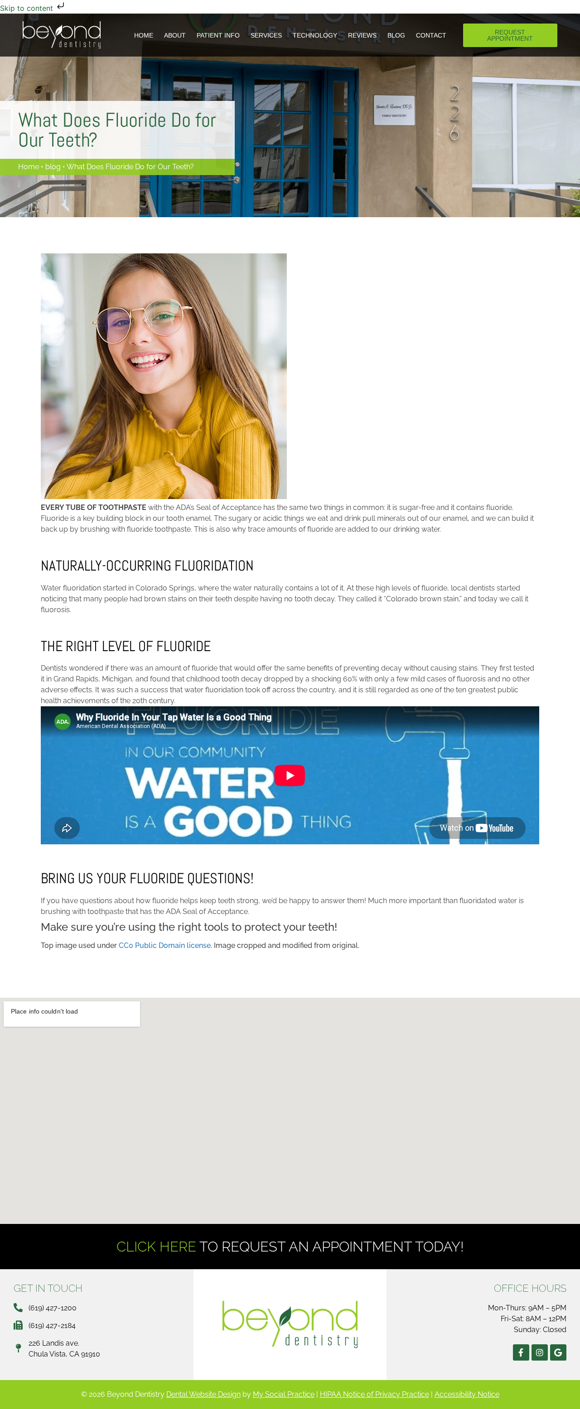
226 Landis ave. (54, 1343)
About (175, 35)
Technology (315, 35)
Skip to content (27, 8)
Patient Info (218, 35)
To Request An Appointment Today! (290, 1246)
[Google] (558, 1352)
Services (266, 35)
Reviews (362, 35)
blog (53, 166)
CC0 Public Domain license (165, 945)
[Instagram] (540, 1352)
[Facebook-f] (521, 1352)
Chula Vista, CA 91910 (64, 1354)
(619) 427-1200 (53, 1308)
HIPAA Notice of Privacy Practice (374, 1394)
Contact (431, 35)
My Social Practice (283, 1394)
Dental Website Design (203, 1394)
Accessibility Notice (467, 1394)
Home (143, 35)
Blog (396, 35)
